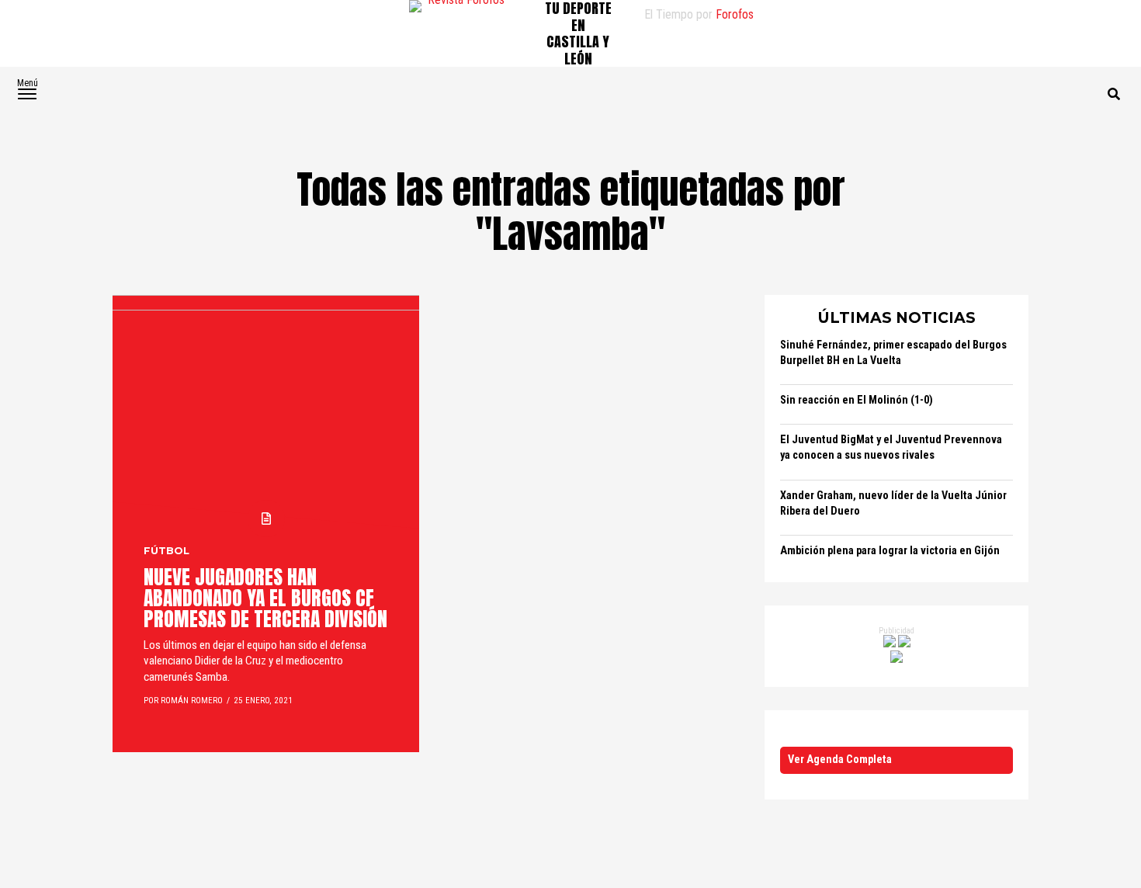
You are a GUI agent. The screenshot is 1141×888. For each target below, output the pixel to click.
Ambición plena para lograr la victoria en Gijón (890, 550)
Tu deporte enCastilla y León (578, 33)
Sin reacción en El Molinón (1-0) (856, 400)
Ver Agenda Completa (840, 759)
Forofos (735, 14)
